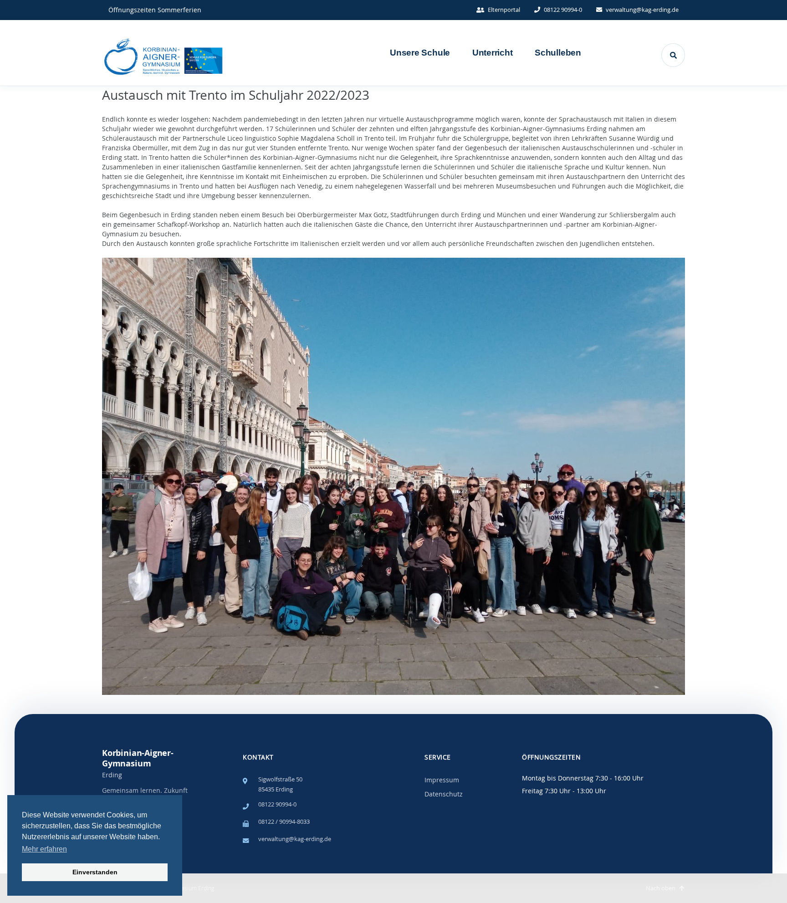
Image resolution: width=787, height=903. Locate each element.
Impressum (441, 779)
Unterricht (492, 52)
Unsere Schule (420, 52)
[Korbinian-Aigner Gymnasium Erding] (213, 52)
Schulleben (558, 52)
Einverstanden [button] (95, 872)
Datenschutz (443, 794)
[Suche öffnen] (673, 55)
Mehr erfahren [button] (44, 849)
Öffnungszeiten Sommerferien (154, 9)
